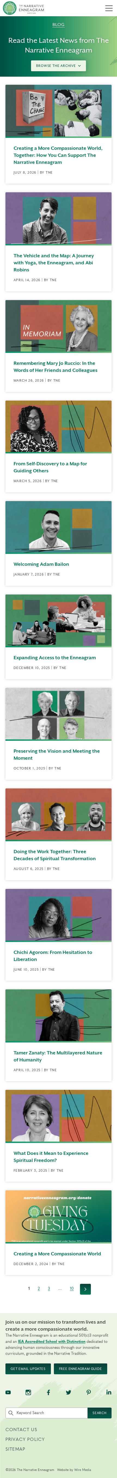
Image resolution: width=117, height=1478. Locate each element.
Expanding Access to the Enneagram (55, 657)
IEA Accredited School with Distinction (51, 1342)
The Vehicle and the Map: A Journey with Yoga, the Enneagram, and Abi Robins (54, 262)
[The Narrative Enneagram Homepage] (23, 8)
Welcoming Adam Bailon (41, 564)
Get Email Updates (28, 1369)
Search (100, 1413)
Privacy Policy (25, 1439)
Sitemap (15, 1449)
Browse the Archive (56, 66)
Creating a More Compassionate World (57, 1253)
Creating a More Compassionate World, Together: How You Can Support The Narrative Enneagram (58, 155)
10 (72, 1289)
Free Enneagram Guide (80, 1369)
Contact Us (21, 1430)
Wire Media (82, 1469)
